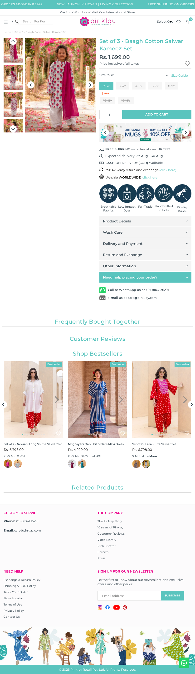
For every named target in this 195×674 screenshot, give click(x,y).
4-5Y (138, 86)
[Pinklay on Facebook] (108, 608)
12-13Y (126, 100)
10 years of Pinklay (110, 527)
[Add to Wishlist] (58, 433)
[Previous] (30, 85)
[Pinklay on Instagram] (100, 608)
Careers (103, 552)
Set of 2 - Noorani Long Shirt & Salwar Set (33, 444)
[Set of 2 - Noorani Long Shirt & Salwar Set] (33, 399)
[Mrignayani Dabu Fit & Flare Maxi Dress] (97, 399)
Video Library (107, 540)
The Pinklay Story (110, 521)
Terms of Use (13, 604)
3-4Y (122, 86)
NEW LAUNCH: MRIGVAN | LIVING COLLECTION (90, 4)
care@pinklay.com (27, 530)
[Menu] (5, 21)
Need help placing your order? (130, 277)
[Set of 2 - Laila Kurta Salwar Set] (161, 399)
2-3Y (106, 86)
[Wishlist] (178, 21)
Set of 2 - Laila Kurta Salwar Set (154, 444)
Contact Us (12, 616)
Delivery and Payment (122, 243)
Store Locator (13, 598)
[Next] (89, 85)
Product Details (117, 221)
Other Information (119, 266)
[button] (187, 21)
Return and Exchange (122, 255)
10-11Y (107, 100)
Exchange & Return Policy (22, 580)
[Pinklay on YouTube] (116, 608)
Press (101, 558)
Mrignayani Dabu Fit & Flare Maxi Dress (96, 444)
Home (7, 32)
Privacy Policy (14, 610)
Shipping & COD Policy (20, 586)
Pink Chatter (107, 546)
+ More (152, 456)
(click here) (167, 170)
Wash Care (112, 232)
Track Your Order (16, 592)
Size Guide (179, 75)
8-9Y (171, 86)
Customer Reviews (111, 533)
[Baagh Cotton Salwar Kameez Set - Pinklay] (13, 50)
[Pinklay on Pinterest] (125, 608)
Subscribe (172, 595)
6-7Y (155, 86)
